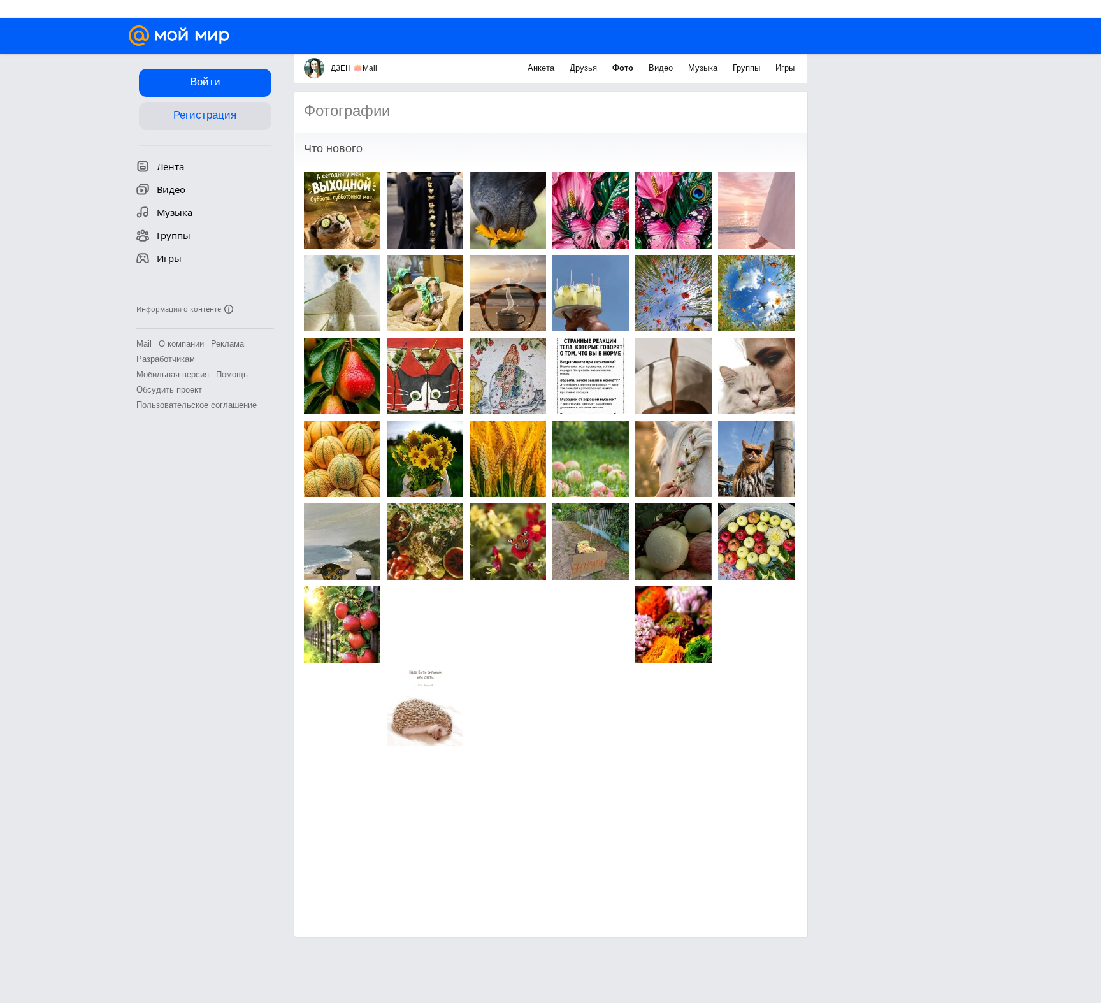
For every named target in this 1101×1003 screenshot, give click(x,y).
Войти (205, 82)
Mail (144, 344)
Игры (785, 68)
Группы (748, 68)
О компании (181, 344)
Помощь (232, 374)
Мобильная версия (172, 374)
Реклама (227, 344)
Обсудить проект (169, 389)
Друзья (585, 68)
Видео (662, 68)
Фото (624, 68)
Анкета (542, 68)
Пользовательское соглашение (196, 405)
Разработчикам (165, 359)
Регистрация (204, 115)
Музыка (704, 68)
